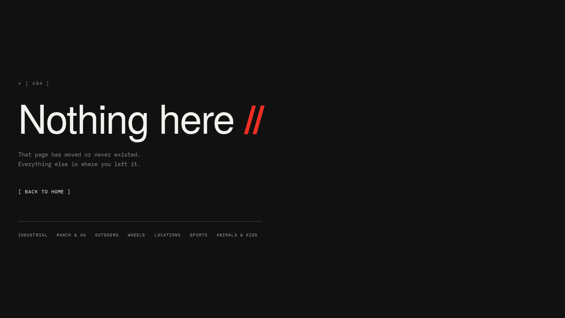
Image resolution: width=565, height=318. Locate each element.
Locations (167, 235)
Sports (199, 235)
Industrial (33, 235)
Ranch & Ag (71, 235)
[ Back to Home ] (44, 191)
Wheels (137, 235)
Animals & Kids (237, 235)
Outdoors (107, 235)
